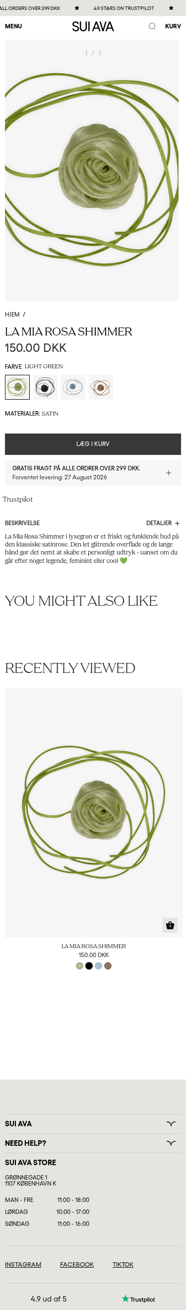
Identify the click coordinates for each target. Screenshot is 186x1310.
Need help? (25, 1143)
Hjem (12, 314)
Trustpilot (17, 500)
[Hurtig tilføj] (170, 925)
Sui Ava (18, 1123)
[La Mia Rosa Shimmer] (94, 813)
